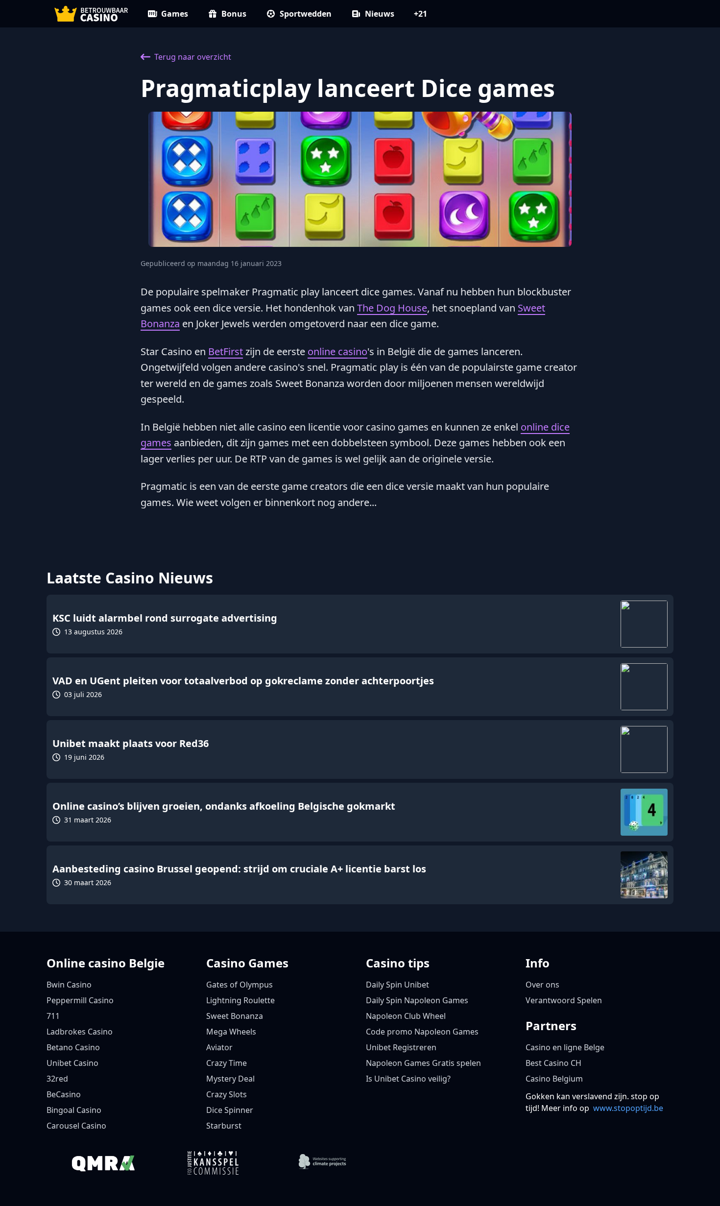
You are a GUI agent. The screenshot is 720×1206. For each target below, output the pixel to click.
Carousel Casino (76, 1125)
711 (53, 1016)
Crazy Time (226, 1063)
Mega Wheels (231, 1031)
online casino (337, 351)
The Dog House (392, 307)
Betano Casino (73, 1047)
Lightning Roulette (240, 1000)
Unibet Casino (72, 1063)
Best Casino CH (553, 1063)
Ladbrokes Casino (80, 1031)
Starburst (223, 1125)
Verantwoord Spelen (564, 1000)
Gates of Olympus (239, 984)
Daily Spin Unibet (397, 984)
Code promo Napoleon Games (422, 1031)
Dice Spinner (229, 1110)
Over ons (542, 984)
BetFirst (225, 351)
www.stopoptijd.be (628, 1108)
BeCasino (64, 1094)
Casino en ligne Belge (565, 1047)
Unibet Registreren (401, 1047)
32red (57, 1078)
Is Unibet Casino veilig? (408, 1078)
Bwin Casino (69, 984)
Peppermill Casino (80, 1000)
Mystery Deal (230, 1078)
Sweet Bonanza (234, 1016)
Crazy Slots (226, 1094)
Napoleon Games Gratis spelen (423, 1063)
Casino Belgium (554, 1078)
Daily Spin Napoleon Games (417, 1000)
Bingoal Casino (74, 1110)
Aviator (219, 1047)
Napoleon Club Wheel (406, 1016)
